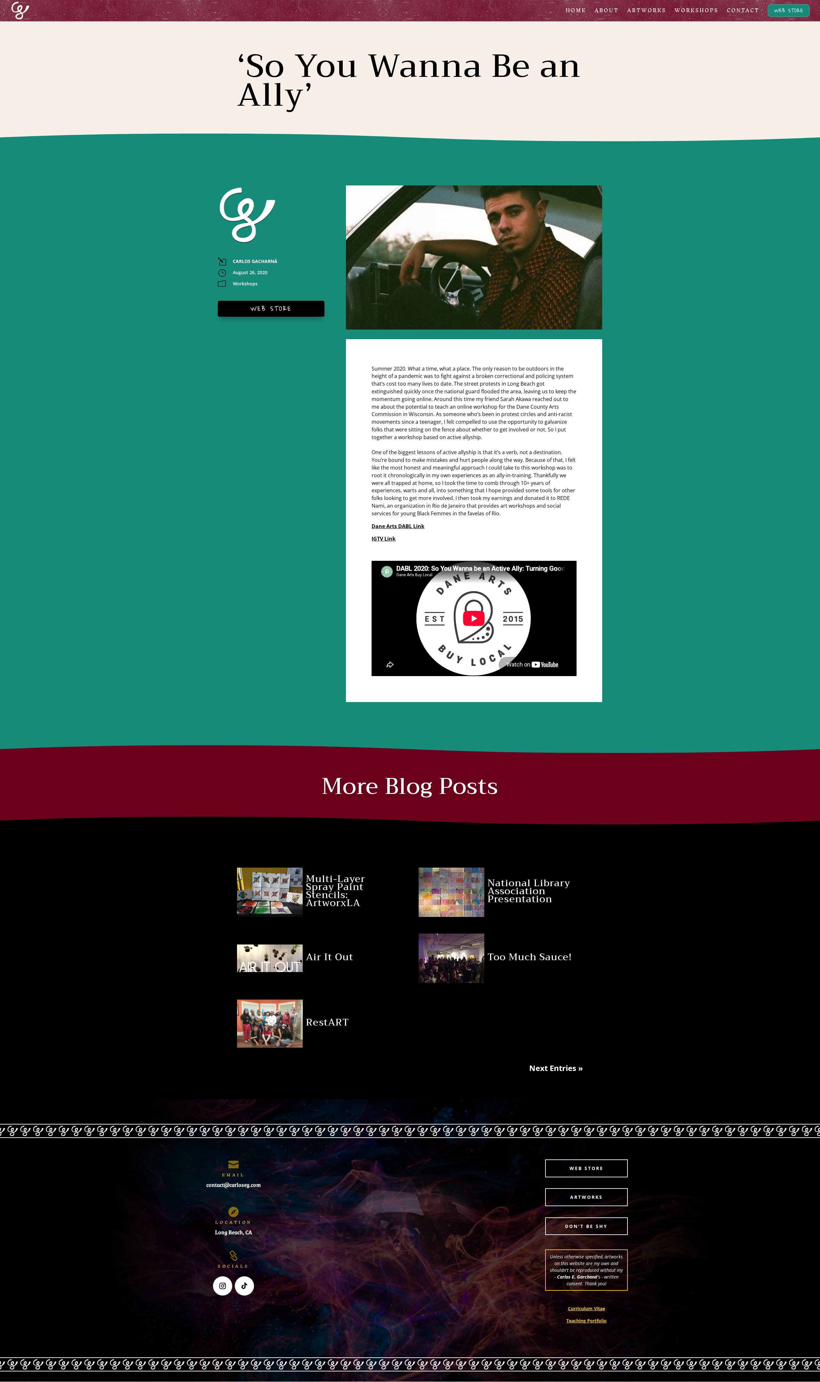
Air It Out (329, 957)
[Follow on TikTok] (244, 1286)
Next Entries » (556, 1068)
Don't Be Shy (586, 1226)
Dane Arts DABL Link (398, 526)
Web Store (271, 308)
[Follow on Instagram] (222, 1286)
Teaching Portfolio (586, 1321)
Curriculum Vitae (586, 1308)
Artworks (586, 1197)
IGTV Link (384, 538)
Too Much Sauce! (530, 957)
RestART (327, 1022)
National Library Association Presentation (529, 891)
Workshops (245, 284)
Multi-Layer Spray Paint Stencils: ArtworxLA (335, 891)
